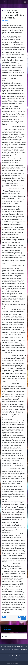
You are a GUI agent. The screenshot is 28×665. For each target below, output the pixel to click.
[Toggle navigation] (25, 2)
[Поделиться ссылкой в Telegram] (22, 619)
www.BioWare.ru (6, 2)
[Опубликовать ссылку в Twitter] (22, 617)
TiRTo (4, 10)
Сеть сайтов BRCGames (14, 659)
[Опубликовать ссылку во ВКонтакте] (24, 617)
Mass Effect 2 (5, 20)
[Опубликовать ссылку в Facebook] (19, 617)
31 (4, 616)
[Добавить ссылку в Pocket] (24, 619)
